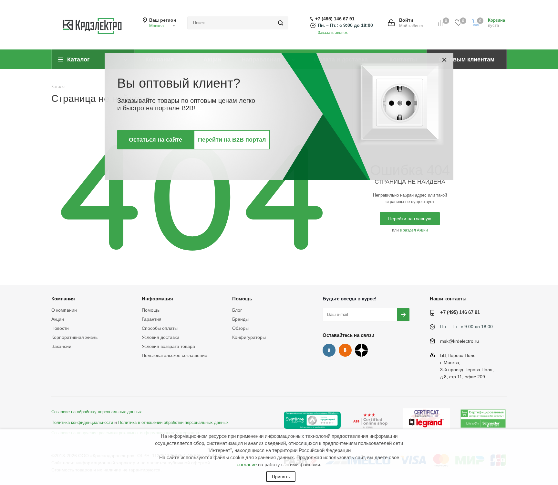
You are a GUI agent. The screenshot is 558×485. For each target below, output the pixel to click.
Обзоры (240, 328)
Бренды (240, 319)
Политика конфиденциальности (82, 422)
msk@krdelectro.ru (459, 341)
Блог (237, 310)
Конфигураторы (249, 337)
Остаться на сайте (155, 139)
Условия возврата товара (168, 346)
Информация (157, 298)
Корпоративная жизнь (74, 337)
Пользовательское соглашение (174, 355)
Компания (63, 298)
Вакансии (61, 346)
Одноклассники (345, 350)
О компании (64, 310)
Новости (60, 328)
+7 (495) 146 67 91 (335, 18)
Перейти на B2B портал (232, 139)
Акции (57, 319)
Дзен (361, 350)
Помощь (151, 310)
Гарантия (151, 319)
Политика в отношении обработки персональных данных (173, 422)
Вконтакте (329, 350)
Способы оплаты (160, 328)
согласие (247, 464)
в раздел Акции (414, 230)
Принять (281, 476)
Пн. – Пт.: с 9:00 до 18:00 (345, 25)
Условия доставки (160, 337)
